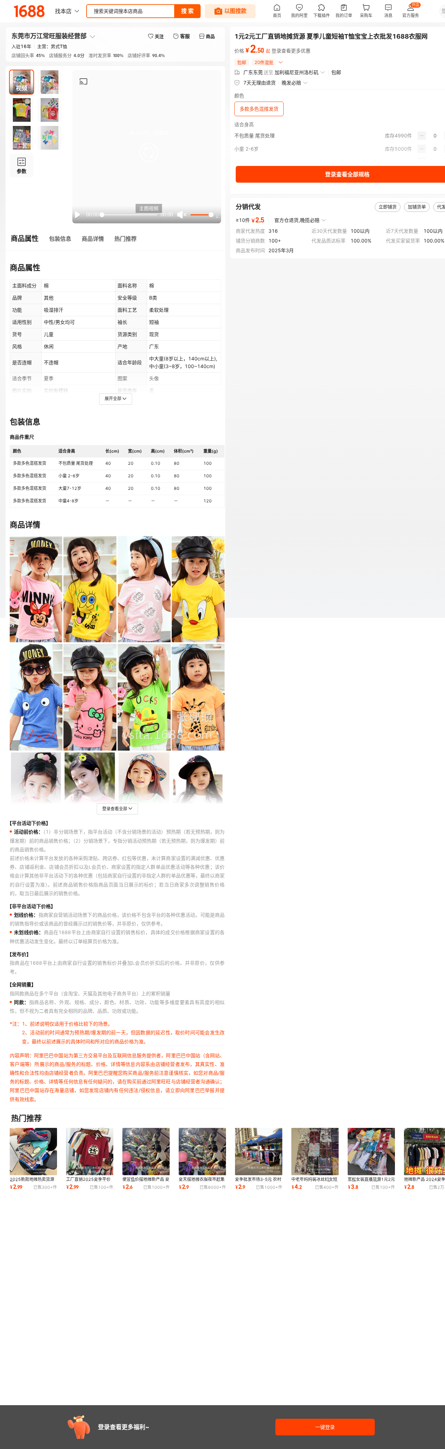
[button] (148, 152)
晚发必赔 (291, 83)
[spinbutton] (435, 136)
